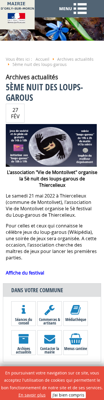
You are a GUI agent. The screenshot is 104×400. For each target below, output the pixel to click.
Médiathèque (75, 319)
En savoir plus (32, 395)
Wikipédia (79, 232)
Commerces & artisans (49, 321)
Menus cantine (75, 348)
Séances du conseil (23, 321)
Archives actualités (23, 350)
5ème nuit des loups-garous (44, 92)
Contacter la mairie (49, 350)
